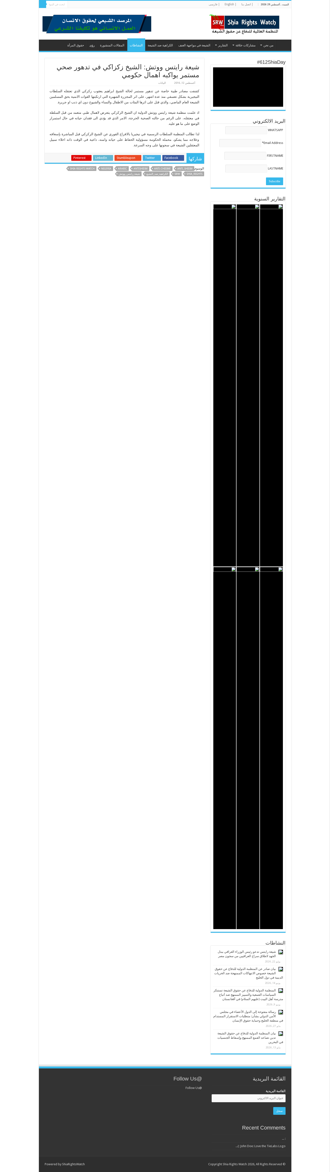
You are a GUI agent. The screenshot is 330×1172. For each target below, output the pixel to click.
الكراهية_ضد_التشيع (157, 174)
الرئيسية (282, 45)
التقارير (223, 45)
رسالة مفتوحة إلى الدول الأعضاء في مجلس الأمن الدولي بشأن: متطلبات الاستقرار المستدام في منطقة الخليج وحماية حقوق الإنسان (248, 1016)
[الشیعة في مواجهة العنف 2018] (271, 385)
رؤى (92, 45)
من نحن (268, 45)
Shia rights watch (82, 168)
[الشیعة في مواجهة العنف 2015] (271, 748)
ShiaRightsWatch (73, 1164)
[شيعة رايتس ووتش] (245, 23)
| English (231, 4)
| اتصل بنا (247, 4)
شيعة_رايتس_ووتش (129, 174)
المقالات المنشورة (112, 45)
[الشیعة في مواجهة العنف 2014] (248, 748)
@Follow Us (187, 1079)
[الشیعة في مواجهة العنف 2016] (224, 385)
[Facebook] (110, 4)
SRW (177, 174)
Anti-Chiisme (162, 168)
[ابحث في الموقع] (42, 4)
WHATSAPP (275, 130)
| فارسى (214, 4)
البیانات (162, 83)
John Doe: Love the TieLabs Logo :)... (261, 1146)
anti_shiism (185, 168)
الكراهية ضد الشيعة (160, 45)
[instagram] (77, 4)
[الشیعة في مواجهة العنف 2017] (248, 385)
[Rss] (114, 4)
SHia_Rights (194, 174)
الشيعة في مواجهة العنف (194, 45)
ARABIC (122, 168)
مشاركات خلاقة (246, 45)
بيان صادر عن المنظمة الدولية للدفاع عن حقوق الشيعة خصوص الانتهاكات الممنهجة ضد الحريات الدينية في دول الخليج (248, 973)
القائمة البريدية (276, 1091)
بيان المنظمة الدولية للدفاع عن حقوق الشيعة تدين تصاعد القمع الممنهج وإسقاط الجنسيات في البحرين (250, 1037)
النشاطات (136, 45)
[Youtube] (91, 4)
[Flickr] (96, 4)
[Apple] (82, 4)
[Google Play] (73, 4)
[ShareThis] (87, 4)
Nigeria (106, 168)
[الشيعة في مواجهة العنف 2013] (224, 748)
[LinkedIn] (100, 4)
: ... (284, 1138)
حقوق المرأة (75, 45)
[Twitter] (105, 4)
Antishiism (141, 168)
